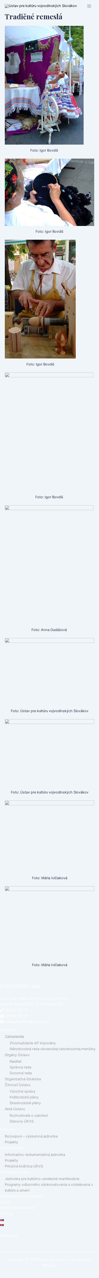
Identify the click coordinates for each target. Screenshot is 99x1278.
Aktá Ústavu (15, 1109)
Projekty (11, 1142)
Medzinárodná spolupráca (21, 1196)
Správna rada (20, 1067)
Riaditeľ (15, 1061)
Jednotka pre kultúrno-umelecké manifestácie (42, 1179)
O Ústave (7, 1030)
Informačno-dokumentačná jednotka (35, 1154)
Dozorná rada (21, 1073)
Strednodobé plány (25, 1103)
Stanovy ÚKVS (22, 1121)
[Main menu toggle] (89, 6)
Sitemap (6, 1213)
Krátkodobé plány (24, 1097)
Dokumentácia (11, 1148)
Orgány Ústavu (17, 1055)
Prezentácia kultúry (15, 1172)
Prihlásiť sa (9, 1235)
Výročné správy (22, 1091)
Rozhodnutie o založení (29, 1115)
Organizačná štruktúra (23, 1079)
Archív (5, 1202)
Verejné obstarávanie (17, 1208)
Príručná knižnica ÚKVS (24, 1166)
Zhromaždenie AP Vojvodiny (33, 1043)
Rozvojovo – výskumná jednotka (31, 1136)
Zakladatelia (14, 1036)
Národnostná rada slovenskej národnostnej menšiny (52, 1049)
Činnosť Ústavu (17, 1085)
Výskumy (7, 1129)
